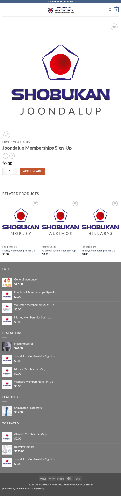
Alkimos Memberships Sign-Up (59, 250)
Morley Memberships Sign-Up (18, 250)
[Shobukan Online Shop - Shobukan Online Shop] (60, 10)
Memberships (21, 141)
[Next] (118, 231)
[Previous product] (12, 155)
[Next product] (5, 155)
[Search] (110, 10)
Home (6, 141)
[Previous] (2, 231)
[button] (4, 10)
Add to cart (32, 171)
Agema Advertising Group (30, 488)
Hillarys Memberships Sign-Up (98, 250)
